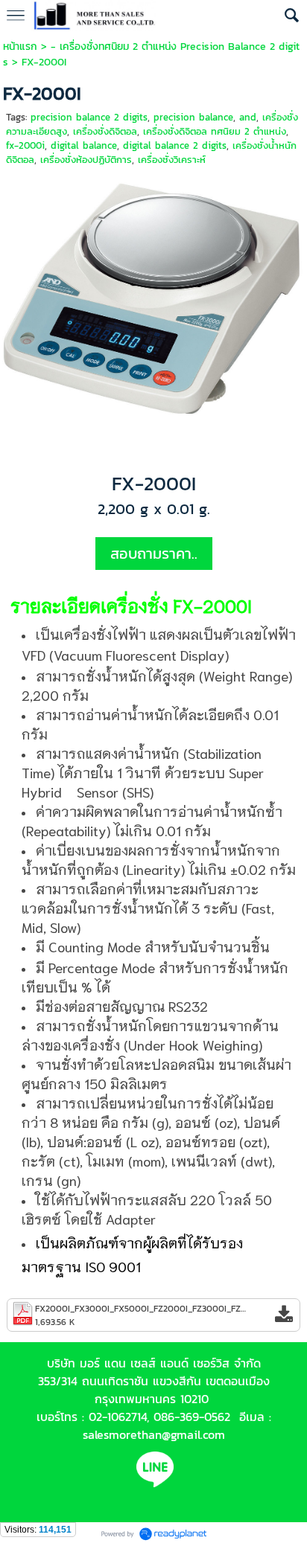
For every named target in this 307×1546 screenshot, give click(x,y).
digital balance (84, 145)
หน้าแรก (20, 46)
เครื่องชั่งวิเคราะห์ (172, 160)
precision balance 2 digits (89, 117)
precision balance (193, 117)
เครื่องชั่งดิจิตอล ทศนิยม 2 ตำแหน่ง (214, 131)
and (247, 117)
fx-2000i (25, 145)
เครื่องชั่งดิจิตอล (105, 131)
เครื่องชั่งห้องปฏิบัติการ (86, 160)
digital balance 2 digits (175, 145)
